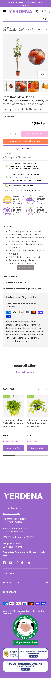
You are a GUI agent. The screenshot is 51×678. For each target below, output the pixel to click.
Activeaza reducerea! (33, 349)
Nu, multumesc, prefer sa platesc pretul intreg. (33, 352)
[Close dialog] (48, 327)
